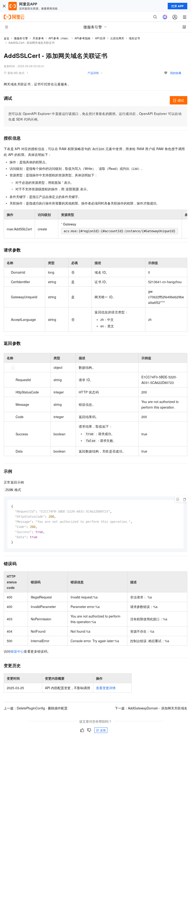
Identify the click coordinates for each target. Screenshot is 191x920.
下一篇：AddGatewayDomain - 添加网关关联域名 (151, 708)
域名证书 (134, 38)
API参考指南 (83, 38)
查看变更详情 (106, 687)
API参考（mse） (59, 38)
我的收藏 (175, 73)
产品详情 (93, 73)
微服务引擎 (21, 38)
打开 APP (177, 6)
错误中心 (17, 651)
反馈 (103, 730)
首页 (6, 38)
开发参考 (38, 38)
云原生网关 (117, 38)
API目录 (100, 38)
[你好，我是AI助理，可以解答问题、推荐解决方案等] (165, 17)
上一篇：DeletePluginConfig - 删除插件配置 (36, 708)
